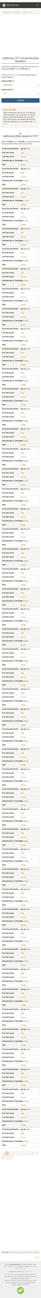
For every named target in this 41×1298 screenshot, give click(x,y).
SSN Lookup (16, 12)
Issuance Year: (6, 90)
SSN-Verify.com (13, 5)
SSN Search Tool (13, 75)
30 (3, 1157)
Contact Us (28, 1271)
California (25, 12)
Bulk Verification (26, 1252)
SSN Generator (35, 1252)
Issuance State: (7, 81)
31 (7, 1157)
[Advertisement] (20, 35)
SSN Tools (15, 1266)
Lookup (20, 100)
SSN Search (11, 1252)
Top (38, 1258)
